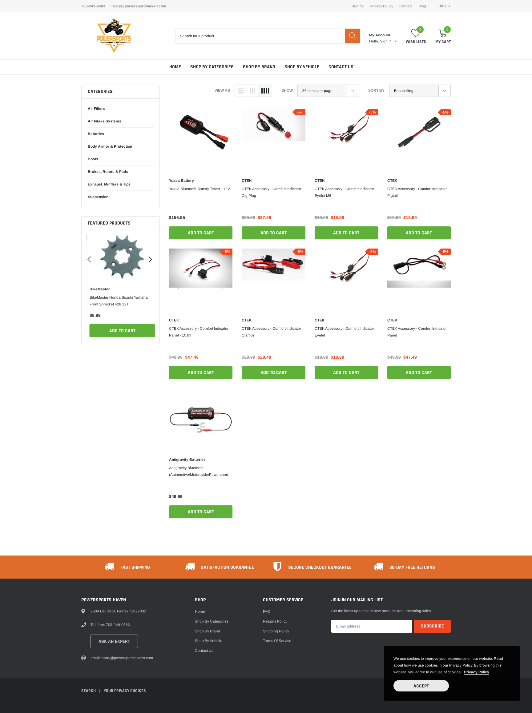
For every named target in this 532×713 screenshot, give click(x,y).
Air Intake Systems (104, 121)
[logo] (114, 36)
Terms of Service (277, 641)
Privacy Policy (381, 6)
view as (222, 90)
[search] (352, 36)
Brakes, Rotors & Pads (108, 171)
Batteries (96, 134)
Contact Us (340, 67)
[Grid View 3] (252, 91)
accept (421, 686)
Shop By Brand (259, 67)
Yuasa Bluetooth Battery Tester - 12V (199, 189)
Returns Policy (275, 621)
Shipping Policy (276, 631)
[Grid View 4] (265, 91)
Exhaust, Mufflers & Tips (109, 184)
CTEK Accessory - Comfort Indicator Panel (417, 331)
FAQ (266, 611)
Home (175, 67)
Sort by (376, 90)
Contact (405, 6)
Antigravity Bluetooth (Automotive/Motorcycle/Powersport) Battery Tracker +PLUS (199, 472)
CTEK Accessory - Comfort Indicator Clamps (271, 331)
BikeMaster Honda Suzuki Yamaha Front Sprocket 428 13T (117, 300)
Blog (422, 6)
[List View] (241, 91)
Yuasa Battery (181, 180)
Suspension (98, 197)
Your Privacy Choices (125, 691)
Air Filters (96, 108)
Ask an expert (114, 641)
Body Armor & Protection (110, 146)
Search (89, 691)
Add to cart (120, 331)
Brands (358, 6)
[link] (120, 257)
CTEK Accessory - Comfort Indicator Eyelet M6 (344, 192)
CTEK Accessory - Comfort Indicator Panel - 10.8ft (198, 331)
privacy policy (476, 672)
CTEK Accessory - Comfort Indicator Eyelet (344, 331)
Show (287, 90)
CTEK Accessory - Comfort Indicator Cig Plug (271, 192)
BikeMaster (98, 289)
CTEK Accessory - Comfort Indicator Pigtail (417, 192)
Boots (93, 159)
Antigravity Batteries (187, 459)
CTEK (247, 180)
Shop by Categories (212, 67)
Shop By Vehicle (301, 67)
